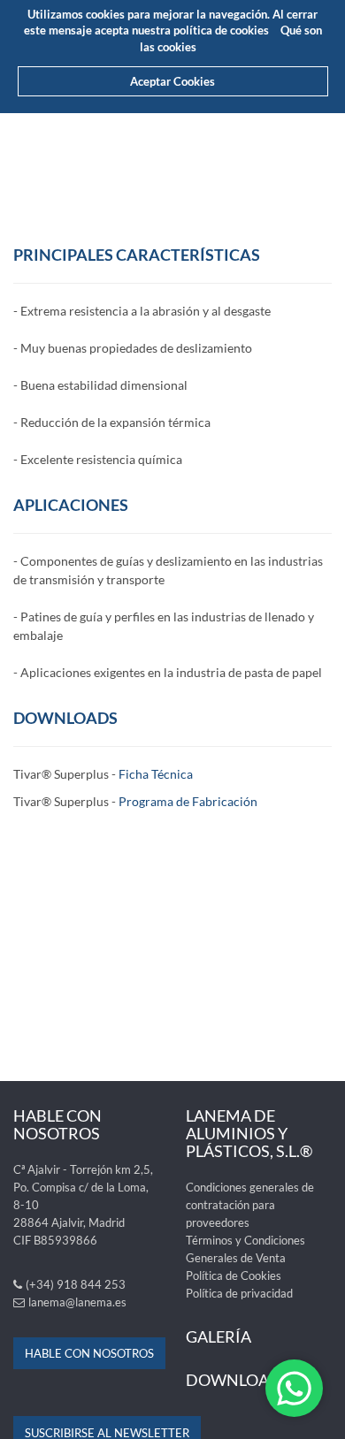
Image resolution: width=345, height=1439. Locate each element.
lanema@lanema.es (77, 1302)
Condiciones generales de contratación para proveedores (250, 1205)
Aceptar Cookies (172, 81)
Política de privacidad (239, 1293)
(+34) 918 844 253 (76, 1284)
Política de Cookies (233, 1275)
